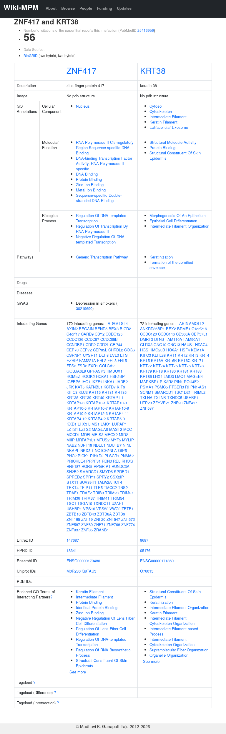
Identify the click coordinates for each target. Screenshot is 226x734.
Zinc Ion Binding (90, 184)
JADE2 (122, 381)
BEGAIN (86, 328)
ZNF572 (128, 519)
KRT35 (121, 392)
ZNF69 (87, 524)
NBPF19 (85, 445)
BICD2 (125, 328)
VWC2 (114, 508)
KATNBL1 (94, 387)
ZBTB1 (128, 508)
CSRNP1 (74, 355)
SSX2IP (117, 477)
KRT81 (183, 371)
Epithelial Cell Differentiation (173, 220)
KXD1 (72, 424)
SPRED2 (74, 477)
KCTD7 (110, 387)
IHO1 (86, 381)
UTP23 (146, 403)
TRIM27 (126, 493)
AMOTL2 (196, 323)
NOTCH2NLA (106, 450)
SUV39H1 (87, 482)
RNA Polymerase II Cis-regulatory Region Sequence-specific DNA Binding (105, 147)
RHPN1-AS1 (195, 387)
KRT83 (196, 371)
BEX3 (114, 328)
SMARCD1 (89, 471)
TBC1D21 (182, 392)
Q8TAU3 (89, 571)
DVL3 (114, 355)
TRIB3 (98, 493)
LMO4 (180, 376)
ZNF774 (128, 524)
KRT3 (193, 355)
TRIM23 (112, 493)
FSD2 (82, 365)
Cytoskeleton (160, 111)
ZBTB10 (74, 514)
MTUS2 (103, 440)
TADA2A (104, 482)
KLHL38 (159, 355)
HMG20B (157, 350)
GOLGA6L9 (76, 371)
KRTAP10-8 (119, 408)
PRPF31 (93, 461)
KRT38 (153, 70)
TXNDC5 (174, 397)
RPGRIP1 (102, 466)
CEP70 (73, 350)
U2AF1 (117, 503)
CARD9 (87, 334)
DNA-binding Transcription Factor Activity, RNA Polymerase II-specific (104, 163)
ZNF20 (99, 519)
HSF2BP (117, 376)
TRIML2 (198, 392)
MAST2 (115, 429)
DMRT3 (146, 339)
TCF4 (117, 482)
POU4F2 (191, 381)
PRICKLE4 (76, 461)
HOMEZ (73, 376)
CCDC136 (75, 339)
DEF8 (104, 355)
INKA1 (108, 381)
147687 (73, 540)
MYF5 (116, 440)
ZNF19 (87, 519)
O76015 (146, 571)
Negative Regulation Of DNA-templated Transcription (101, 239)
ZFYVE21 (161, 403)
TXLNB (160, 397)
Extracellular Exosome (168, 127)
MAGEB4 (195, 376)
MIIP (71, 440)
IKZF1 (97, 381)
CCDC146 (166, 334)
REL (116, 461)
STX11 (72, 482)
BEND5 (101, 328)
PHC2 (72, 455)
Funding (104, 8)
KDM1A (197, 350)
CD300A (183, 334)
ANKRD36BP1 (152, 328)
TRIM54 (117, 498)
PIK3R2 (166, 381)
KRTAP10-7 (98, 408)
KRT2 (182, 355)
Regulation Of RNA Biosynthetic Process (103, 652)
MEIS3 (97, 434)
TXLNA (146, 397)
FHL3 (112, 360)
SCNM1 (146, 392)
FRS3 (71, 365)
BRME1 (183, 328)
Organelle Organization (168, 655)
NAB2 (72, 445)
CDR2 (91, 344)
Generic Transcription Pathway (102, 257)
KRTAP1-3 (75, 403)
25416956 (145, 30)
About (51, 8)
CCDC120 (148, 334)
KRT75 (172, 365)
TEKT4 (73, 487)
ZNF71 (99, 524)
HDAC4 (201, 344)
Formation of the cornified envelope (171, 264)
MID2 (123, 434)
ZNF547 (113, 519)
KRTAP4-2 (97, 418)
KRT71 (197, 360)
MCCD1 (73, 434)
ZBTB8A (104, 514)
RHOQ (127, 461)
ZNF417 (82, 70)
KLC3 (83, 392)
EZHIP (72, 360)
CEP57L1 (199, 334)
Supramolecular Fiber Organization (178, 650)
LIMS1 (93, 424)
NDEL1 (99, 445)
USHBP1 (74, 508)
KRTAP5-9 (116, 418)
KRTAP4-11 (119, 413)
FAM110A (173, 339)
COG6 (129, 350)
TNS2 (123, 487)
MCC (127, 429)
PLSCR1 (111, 455)
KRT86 (146, 376)
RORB (87, 466)
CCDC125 (114, 334)
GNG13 (173, 344)
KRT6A (157, 360)
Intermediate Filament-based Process (173, 631)
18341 (72, 550)
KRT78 (198, 365)
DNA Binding (87, 174)
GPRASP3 (96, 371)
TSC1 (71, 503)
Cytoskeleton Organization (172, 644)
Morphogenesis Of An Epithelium (177, 215)
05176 (145, 550)
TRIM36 (73, 498)
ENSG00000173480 (83, 560)
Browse (68, 8)
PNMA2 (127, 455)
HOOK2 (88, 376)
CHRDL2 (115, 350)
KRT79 (146, 371)
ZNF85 (87, 530)
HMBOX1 (114, 371)
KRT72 (146, 365)
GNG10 (160, 344)
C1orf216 (199, 328)
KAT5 (79, 387)
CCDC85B (109, 339)
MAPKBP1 (149, 381)
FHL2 (101, 360)
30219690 (84, 308)
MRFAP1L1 (85, 440)
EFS (124, 355)
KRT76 (185, 365)
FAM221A (87, 360)
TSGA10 (84, 503)
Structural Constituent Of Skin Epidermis (175, 155)
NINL (127, 445)
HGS (144, 350)
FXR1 (93, 365)
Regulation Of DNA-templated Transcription (101, 218)
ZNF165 (73, 519)
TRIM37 (88, 498)
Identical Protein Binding (96, 607)
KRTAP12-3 (98, 413)
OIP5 (122, 450)
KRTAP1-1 (114, 397)
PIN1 (178, 381)
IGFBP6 (73, 381)
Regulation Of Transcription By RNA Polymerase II (102, 228)
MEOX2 (111, 434)
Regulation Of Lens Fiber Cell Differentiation (101, 631)
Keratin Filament (163, 122)
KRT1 (172, 355)
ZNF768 (113, 524)
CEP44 (116, 344)
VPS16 (89, 508)
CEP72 (86, 350)
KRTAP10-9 (77, 413)
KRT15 (95, 392)
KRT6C (184, 360)
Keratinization (161, 257)
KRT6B (170, 360)
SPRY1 (89, 477)
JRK (70, 387)
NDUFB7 (114, 445)
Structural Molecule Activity (173, 142)
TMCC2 (110, 487)
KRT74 (159, 365)
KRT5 (145, 360)
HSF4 (185, 350)
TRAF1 (73, 493)
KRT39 (85, 397)
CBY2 (99, 334)
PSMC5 (161, 387)
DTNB (159, 339)
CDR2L (103, 344)
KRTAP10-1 (96, 403)
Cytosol (155, 106)
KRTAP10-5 (77, 408)
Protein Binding (89, 179)
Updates (124, 8)
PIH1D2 (96, 455)
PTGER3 (176, 387)
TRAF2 (86, 493)
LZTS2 (85, 429)
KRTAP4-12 (77, 418)
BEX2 (171, 328)
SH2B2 (73, 471)
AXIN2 (72, 328)
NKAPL (73, 450)
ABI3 (183, 323)
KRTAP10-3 (117, 403)
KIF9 (121, 387)
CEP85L (100, 350)
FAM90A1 (191, 339)
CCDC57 (91, 339)
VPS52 (102, 508)
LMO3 (169, 376)
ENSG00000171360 (157, 560)
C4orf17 (73, 334)
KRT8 (158, 371)
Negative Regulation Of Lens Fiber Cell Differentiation (105, 620)
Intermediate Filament (168, 116)
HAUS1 (187, 344)
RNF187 (73, 466)
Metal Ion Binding (91, 190)
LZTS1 (72, 429)
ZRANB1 (101, 530)
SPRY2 (103, 477)
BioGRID (31, 55)
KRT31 (108, 392)
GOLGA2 (106, 365)
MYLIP (128, 440)
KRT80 (170, 371)
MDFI (85, 434)
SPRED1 (121, 471)
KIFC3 (72, 392)
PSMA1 (146, 387)
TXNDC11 (101, 503)
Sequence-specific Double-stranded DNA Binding (99, 197)
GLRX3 (146, 344)
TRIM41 (102, 498)
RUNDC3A (120, 466)
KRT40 (98, 397)
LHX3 (82, 424)
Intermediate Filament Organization (179, 226)
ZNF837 (73, 530)
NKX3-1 (87, 450)
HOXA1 (102, 376)
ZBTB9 (119, 514)
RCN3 (107, 461)
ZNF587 (73, 524)
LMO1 (106, 424)
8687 (144, 540)
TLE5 (98, 487)
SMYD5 (106, 471)
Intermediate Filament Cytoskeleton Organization (172, 620)
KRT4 (204, 355)
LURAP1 (119, 424)
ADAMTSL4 (118, 323)
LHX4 (157, 376)
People (85, 8)
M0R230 (74, 571)
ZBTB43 (89, 514)
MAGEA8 (100, 429)
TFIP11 (86, 487)
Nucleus (83, 106)
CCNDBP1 (75, 344)
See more (77, 672)
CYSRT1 (90, 355)
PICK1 (83, 455)
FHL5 (122, 360)
